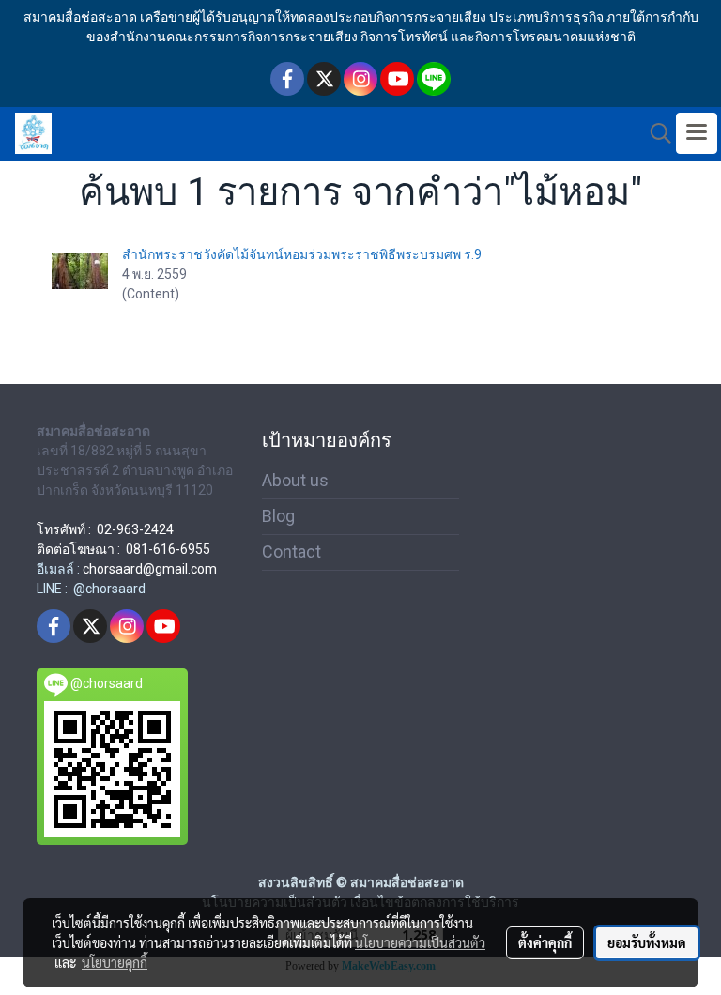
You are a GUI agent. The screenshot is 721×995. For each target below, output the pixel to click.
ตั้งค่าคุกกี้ (545, 942)
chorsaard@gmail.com (150, 568)
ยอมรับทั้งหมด (646, 942)
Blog (278, 516)
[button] (654, 133)
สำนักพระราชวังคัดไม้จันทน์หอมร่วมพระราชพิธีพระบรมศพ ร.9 (302, 254)
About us (295, 480)
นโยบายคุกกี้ (114, 962)
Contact (291, 551)
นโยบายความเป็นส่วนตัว (420, 942)
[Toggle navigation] (696, 133)
